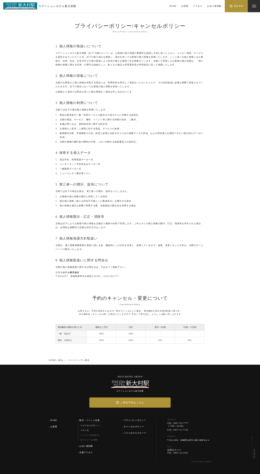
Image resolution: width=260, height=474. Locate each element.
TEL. (177, 423)
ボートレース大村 (88, 440)
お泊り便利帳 (214, 6)
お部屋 (184, 6)
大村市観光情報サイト (91, 426)
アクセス (197, 6)
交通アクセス (86, 452)
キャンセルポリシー (134, 427)
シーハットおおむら (89, 435)
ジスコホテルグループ (135, 433)
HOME (173, 6)
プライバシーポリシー (135, 420)
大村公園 (84, 430)
